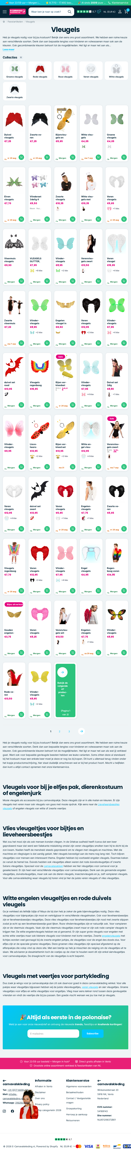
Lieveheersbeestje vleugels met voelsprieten (35, 446)
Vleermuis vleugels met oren (10, 260)
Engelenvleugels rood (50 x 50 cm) (86, 631)
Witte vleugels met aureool (87, 198)
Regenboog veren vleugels (113, 570)
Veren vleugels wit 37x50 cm (10, 508)
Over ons (40, 1098)
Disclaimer (40, 1092)
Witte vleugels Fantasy (87, 136)
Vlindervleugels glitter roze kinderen (62, 570)
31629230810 (22, 1102)
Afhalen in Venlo (43, 1086)
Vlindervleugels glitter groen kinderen (112, 322)
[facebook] (12, 1111)
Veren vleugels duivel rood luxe (62, 508)
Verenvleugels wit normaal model (62, 631)
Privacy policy (42, 1104)
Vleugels (30, 21)
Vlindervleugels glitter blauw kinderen (86, 384)
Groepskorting (74, 1108)
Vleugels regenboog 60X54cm (10, 570)
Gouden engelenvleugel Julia (9, 631)
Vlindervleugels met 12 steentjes (9, 446)
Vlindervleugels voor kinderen (112, 631)
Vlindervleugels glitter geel (36, 693)
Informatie (43, 1080)
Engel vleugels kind (86, 570)
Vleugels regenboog (36, 384)
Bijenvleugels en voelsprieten (61, 136)
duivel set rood (9, 384)
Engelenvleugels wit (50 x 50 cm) (86, 508)
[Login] (119, 11)
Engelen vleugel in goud (61, 322)
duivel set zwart (35, 507)
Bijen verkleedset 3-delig (61, 384)
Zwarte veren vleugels (36, 136)
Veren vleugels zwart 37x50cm (86, 322)
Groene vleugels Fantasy (111, 136)
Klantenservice (77, 1080)
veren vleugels (90, 987)
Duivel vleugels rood (9, 136)
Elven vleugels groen (9, 198)
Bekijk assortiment (5, 11)
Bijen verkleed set (61, 445)
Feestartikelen (15, 21)
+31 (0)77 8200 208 (18, 1090)
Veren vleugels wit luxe (111, 198)
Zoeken (69, 11)
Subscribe (93, 1033)
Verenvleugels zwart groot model (113, 446)
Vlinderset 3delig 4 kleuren (35, 198)
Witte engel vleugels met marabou (86, 446)
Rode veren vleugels (9, 693)
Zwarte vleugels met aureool (60, 198)
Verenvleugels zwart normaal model (87, 260)
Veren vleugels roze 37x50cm (35, 631)
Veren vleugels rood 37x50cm (35, 570)
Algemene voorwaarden (79, 1086)
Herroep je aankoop (76, 1114)
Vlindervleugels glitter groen (34, 322)
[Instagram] (4, 1111)
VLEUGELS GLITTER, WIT (35, 260)
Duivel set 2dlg (112, 384)
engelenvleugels (111, 935)
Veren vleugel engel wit (112, 260)
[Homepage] (4, 21)
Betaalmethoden (75, 1092)
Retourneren (73, 1120)
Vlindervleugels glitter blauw (60, 260)
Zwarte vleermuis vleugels (9, 322)
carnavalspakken (53, 866)
